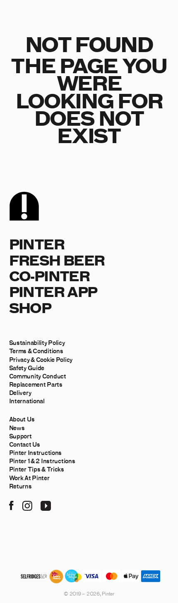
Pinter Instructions (35, 452)
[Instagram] (27, 504)
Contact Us (24, 444)
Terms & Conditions (36, 350)
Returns (20, 486)
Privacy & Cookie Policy (40, 359)
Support (20, 436)
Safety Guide (27, 367)
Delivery (20, 392)
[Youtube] (46, 504)
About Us (22, 419)
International (27, 400)
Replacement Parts (36, 384)
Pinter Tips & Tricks (36, 469)
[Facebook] (11, 504)
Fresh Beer (57, 259)
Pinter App (53, 291)
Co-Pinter (49, 275)
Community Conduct (37, 376)
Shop (30, 307)
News (17, 427)
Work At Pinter (29, 477)
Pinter (36, 243)
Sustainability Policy (37, 342)
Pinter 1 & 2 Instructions (42, 460)
